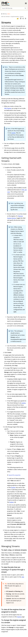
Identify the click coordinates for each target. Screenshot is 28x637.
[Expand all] (21, 18)
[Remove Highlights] (18, 18)
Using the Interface (15, 16)
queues (13, 133)
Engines (13, 487)
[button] (25, 8)
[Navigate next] (25, 18)
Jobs (22, 577)
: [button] (6, 14)
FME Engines (7, 108)
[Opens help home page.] (5, 4)
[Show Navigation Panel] (26, 3)
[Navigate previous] (23, 18)
